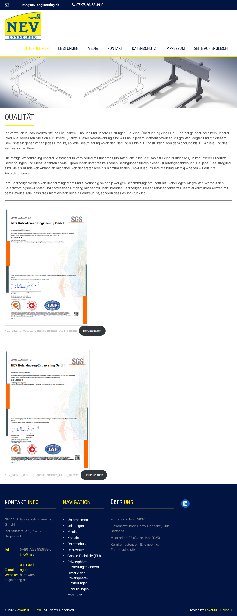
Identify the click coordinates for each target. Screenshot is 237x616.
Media (93, 48)
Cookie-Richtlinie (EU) (84, 556)
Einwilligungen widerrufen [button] (78, 591)
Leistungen (68, 48)
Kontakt (115, 48)
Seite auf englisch (211, 48)
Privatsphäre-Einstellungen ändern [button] (83, 564)
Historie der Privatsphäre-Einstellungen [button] (77, 578)
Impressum (175, 48)
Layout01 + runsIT (30, 610)
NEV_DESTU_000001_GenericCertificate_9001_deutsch (41, 330)
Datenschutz (144, 48)
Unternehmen (36, 48)
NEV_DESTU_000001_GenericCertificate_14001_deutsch (41, 475)
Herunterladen (92, 330)
